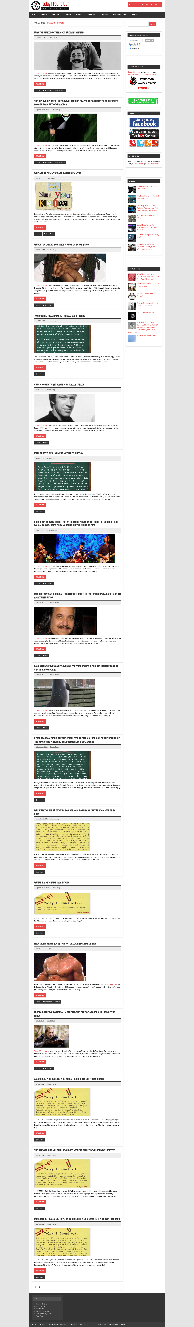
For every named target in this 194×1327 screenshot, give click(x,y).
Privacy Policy (113, 1324)
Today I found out (40, 73)
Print (135, 164)
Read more (40, 84)
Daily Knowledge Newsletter (57, 1324)
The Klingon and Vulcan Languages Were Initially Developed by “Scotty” (74, 1150)
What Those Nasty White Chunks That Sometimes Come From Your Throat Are (148, 276)
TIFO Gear (42, 1324)
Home (34, 15)
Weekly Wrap (135, 48)
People (45, 442)
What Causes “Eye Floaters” (147, 335)
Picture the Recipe (43, 1311)
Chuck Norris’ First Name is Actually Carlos (59, 384)
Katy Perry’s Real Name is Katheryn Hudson (58, 453)
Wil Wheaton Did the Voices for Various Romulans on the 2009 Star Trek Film (74, 812)
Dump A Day (40, 1306)
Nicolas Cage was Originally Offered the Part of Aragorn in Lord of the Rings (74, 1013)
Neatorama (40, 1309)
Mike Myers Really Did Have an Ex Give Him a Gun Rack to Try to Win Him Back (77, 1219)
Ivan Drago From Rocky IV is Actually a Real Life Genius (65, 943)
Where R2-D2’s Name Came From (51, 882)
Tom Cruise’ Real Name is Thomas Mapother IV (59, 316)
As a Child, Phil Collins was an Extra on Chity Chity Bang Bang (69, 1079)
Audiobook (155, 164)
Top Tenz (39, 1316)
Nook (147, 164)
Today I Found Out (110, 984)
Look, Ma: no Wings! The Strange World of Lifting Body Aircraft (148, 227)
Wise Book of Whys (120, 15)
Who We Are (102, 1324)
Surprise (44, 15)
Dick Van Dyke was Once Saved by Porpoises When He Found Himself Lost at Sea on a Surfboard (76, 668)
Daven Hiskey (56, 109)
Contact (135, 15)
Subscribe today (134, 72)
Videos (68, 15)
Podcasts (91, 15)
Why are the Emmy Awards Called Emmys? (57, 173)
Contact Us (73, 1324)
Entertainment (47, 90)
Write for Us (56, 15)
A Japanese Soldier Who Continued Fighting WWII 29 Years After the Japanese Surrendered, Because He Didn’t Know (143, 327)
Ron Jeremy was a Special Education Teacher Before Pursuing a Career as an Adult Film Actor (77, 595)
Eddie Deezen (53, 37)
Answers (38, 234)
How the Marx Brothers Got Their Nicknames (59, 32)
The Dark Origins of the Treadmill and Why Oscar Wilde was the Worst (146, 246)
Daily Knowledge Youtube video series (142, 74)
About (123, 1324)
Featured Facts (60, 90)
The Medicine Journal (44, 1314)
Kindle (141, 164)
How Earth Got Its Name (146, 313)
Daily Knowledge (136, 46)
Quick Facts (104, 15)
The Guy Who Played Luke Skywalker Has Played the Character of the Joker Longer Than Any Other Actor (76, 102)
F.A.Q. (93, 1324)
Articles (79, 15)
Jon (50, 949)
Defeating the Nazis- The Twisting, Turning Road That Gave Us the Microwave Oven (147, 208)
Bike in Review (41, 1304)
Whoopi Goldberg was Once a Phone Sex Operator (61, 244)
